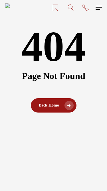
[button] (99, 8)
